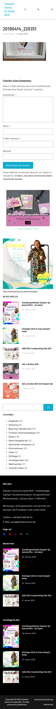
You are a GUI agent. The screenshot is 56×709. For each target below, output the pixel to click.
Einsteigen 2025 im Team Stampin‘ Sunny (36, 330)
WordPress (22, 705)
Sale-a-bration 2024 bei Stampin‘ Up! (37, 384)
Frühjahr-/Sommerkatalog (22, 432)
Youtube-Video (16, 468)
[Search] (48, 407)
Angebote (14, 421)
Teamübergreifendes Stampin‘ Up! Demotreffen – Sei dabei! (36, 304)
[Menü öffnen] (25, 9)
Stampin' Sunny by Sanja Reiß (9, 9)
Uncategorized (16, 460)
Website (7, 151)
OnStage (13, 456)
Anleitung (13, 424)
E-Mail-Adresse (12, 138)
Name (7, 126)
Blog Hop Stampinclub (20, 428)
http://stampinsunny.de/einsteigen (20, 291)
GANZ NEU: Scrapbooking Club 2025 (36, 348)
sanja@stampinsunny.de (23, 522)
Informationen (16, 448)
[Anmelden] (38, 9)
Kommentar (9, 95)
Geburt (12, 436)
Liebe (11, 452)
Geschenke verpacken (20, 444)
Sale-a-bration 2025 (30, 364)
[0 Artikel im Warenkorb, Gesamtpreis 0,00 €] (51, 9)
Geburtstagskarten (18, 440)
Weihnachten (15, 464)
